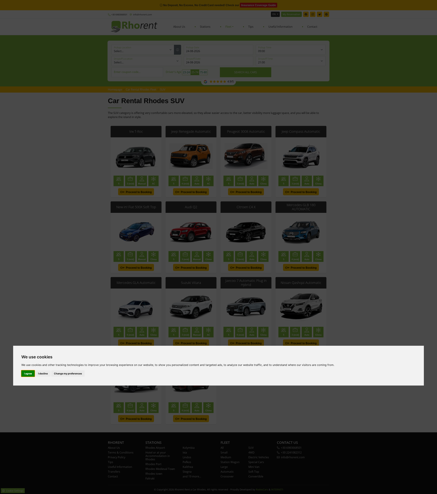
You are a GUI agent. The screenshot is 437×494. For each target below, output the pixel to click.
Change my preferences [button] (68, 373)
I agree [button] (28, 373)
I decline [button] (43, 373)
